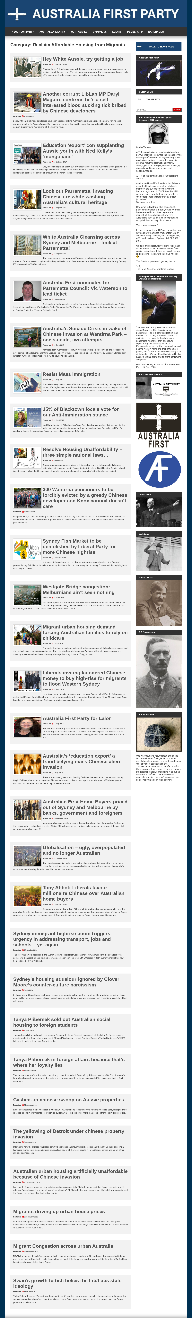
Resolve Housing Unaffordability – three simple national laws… (82, 452)
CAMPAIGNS (100, 32)
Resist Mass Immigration (71, 374)
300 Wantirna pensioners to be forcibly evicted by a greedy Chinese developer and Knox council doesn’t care (85, 498)
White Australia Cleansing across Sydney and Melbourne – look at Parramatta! (81, 242)
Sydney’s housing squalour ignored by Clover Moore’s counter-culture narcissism (66, 981)
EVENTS (117, 32)
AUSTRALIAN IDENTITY (52, 32)
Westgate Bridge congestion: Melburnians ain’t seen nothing (79, 589)
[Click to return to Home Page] (159, 50)
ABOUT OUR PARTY (23, 32)
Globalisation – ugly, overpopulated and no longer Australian (84, 850)
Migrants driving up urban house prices (59, 1211)
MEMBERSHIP (135, 32)
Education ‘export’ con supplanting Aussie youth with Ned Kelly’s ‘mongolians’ (83, 150)
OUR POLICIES (79, 32)
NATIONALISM (156, 32)
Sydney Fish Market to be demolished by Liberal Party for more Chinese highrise (79, 546)
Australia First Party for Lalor (77, 718)
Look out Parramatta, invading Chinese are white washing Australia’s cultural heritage (78, 196)
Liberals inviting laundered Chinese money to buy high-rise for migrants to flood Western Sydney (85, 678)
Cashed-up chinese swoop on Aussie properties (68, 1099)
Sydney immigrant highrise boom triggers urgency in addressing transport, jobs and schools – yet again (62, 939)
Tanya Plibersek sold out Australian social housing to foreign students (61, 1022)
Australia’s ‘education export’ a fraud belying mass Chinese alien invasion (81, 761)
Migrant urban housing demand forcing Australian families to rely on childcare (85, 632)
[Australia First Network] (159, 388)
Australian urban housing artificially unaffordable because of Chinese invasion (70, 1174)
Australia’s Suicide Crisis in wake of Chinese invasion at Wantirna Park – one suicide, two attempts (85, 334)
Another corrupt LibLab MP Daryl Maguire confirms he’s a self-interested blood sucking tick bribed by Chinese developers (85, 102)
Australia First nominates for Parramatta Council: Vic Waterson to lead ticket (85, 288)
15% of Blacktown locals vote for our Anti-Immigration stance (81, 411)
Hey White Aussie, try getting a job (83, 59)
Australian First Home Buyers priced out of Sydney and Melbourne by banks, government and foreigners (85, 807)
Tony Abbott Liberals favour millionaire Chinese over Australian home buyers (83, 893)
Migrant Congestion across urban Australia (63, 1246)
